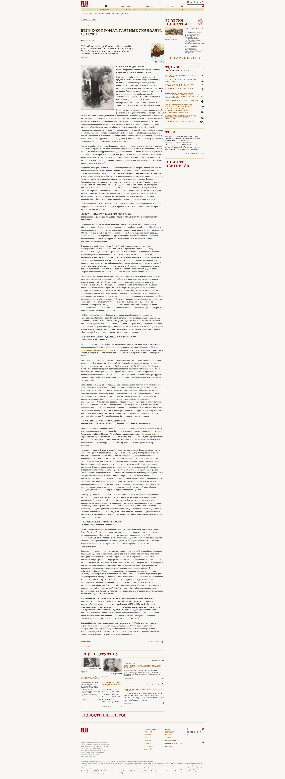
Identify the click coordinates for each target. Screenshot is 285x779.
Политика (148, 743)
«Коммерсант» (147, 434)
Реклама (168, 735)
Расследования (126, 6)
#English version (192, 145)
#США (183, 145)
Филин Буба (158, 62)
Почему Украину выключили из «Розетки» (180, 80)
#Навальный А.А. (188, 138)
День (192, 67)
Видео (146, 738)
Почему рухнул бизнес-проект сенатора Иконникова (179, 85)
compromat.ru (153, 235)
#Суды (197, 138)
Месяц (198, 67)
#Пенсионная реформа (191, 147)
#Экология (181, 149)
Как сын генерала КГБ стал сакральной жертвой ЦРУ (177, 111)
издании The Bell (100, 173)
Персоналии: (104, 9)
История (169, 6)
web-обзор (148, 749)
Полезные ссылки (172, 740)
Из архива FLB (185, 58)
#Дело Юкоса (193, 136)
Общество (148, 740)
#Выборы (184, 141)
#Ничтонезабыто (192, 149)
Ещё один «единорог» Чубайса (179, 88)
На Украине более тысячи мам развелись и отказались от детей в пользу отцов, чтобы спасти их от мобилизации (182, 96)
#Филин (157, 641)
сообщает (103, 529)
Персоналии (170, 729)
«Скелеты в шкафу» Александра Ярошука (180, 76)
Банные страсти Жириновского (180, 121)
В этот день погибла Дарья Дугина (181, 100)
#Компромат (151, 641)
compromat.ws (87, 206)
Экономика (148, 746)
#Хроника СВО (170, 136)
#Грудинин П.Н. (170, 149)
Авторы (169, 738)
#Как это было (182, 136)
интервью (148, 326)
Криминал (149, 6)
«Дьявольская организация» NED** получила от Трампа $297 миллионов (181, 117)
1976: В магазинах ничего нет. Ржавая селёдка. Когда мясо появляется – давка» (179, 106)
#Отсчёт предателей (172, 145)
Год (203, 67)
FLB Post (135, 623)
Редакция (170, 732)
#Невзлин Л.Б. (177, 147)
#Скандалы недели (154, 684)
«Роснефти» (123, 141)
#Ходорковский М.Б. (172, 141)
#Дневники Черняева (173, 138)
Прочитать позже (88, 41)
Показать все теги (194, 153)
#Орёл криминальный (173, 143)
